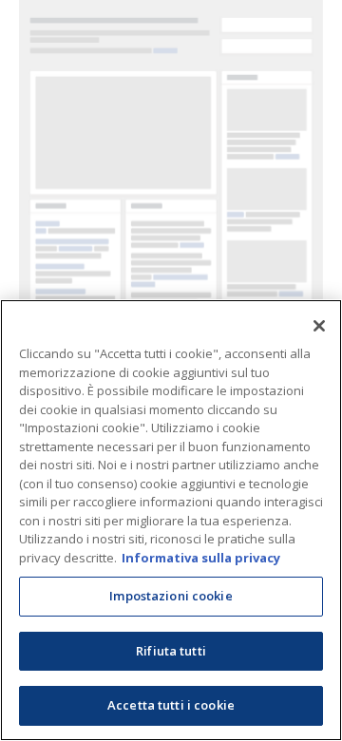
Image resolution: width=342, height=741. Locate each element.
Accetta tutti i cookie (171, 704)
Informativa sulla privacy (201, 557)
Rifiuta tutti (171, 650)
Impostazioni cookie (170, 595)
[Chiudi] (319, 326)
